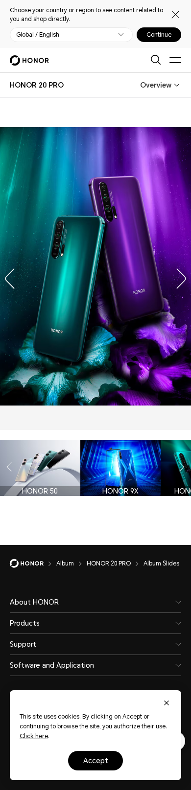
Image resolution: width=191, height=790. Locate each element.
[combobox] (37, 85)
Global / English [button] (37, 34)
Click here (34, 736)
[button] (7, 276)
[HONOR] (33, 563)
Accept (95, 761)
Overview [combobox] (155, 85)
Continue (158, 34)
